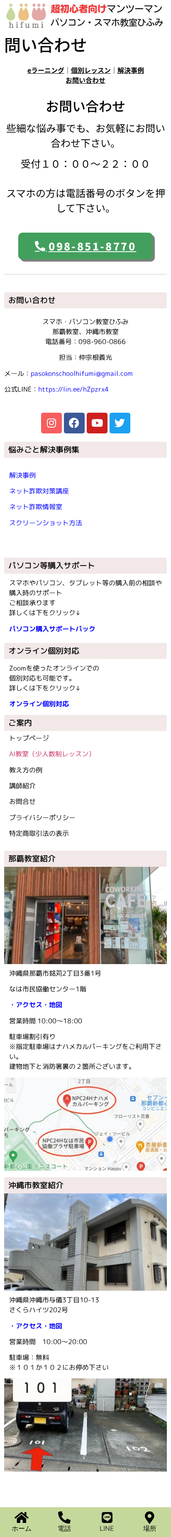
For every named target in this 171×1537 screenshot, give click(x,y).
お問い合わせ (85, 80)
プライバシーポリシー (42, 817)
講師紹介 (22, 785)
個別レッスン (91, 70)
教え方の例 (25, 770)
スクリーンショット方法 (45, 522)
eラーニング (45, 70)
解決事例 (130, 70)
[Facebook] (74, 423)
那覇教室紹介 (32, 858)
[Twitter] (120, 423)
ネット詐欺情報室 (35, 506)
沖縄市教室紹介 (36, 1185)
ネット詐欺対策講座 (39, 490)
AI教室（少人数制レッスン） (52, 753)
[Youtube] (97, 423)
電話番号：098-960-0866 (85, 341)
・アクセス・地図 (35, 1004)
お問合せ (22, 801)
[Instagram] (51, 423)
